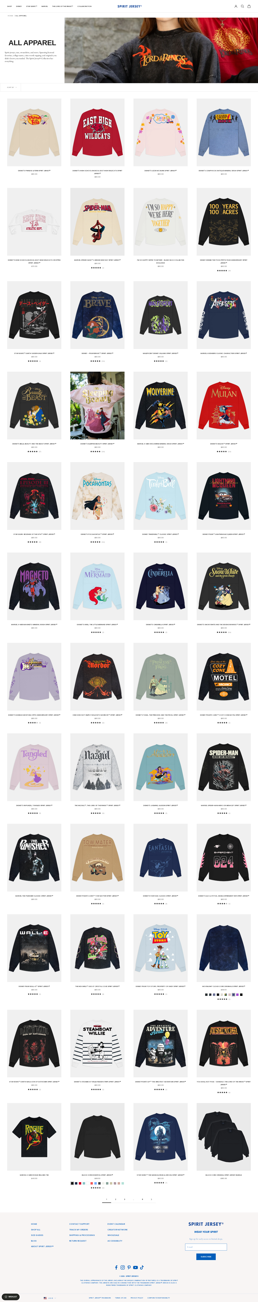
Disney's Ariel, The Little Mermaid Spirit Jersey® (97, 624)
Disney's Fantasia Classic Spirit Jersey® (160, 896)
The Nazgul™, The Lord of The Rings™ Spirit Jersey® (97, 805)
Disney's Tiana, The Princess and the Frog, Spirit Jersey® (160, 715)
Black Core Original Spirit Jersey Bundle (224, 1175)
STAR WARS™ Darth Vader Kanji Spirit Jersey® (34, 353)
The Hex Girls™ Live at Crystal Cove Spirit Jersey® (97, 986)
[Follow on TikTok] (142, 1267)
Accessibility (115, 1240)
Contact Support (79, 1224)
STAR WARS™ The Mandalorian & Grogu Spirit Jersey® (160, 1175)
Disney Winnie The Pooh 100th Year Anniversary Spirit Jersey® (223, 261)
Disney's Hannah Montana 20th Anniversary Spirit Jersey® (34, 715)
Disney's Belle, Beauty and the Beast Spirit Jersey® (34, 444)
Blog (34, 1240)
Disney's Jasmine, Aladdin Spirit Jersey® (160, 805)
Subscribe (206, 1256)
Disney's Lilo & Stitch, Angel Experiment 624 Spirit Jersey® (223, 896)
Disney (19, 6)
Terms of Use (120, 1298)
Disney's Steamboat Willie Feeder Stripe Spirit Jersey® (97, 1081)
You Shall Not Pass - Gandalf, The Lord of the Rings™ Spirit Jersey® (224, 1083)
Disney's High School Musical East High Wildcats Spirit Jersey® (97, 172)
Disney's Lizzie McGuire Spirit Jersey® (161, 170)
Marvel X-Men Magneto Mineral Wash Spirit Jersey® (34, 624)
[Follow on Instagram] (122, 1267)
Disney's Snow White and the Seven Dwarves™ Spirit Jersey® (223, 624)
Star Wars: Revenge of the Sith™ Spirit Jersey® (34, 534)
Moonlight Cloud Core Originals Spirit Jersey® (223, 986)
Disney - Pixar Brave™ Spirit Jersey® (97, 353)
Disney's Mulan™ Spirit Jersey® (223, 444)
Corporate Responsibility (158, 1298)
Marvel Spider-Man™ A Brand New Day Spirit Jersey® (97, 260)
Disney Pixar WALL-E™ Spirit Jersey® (34, 986)
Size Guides (37, 1235)
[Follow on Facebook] (116, 1267)
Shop (9, 6)
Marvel (45, 6)
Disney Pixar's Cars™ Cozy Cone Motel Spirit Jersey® (223, 715)
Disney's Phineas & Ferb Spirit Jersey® (34, 170)
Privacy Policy (137, 1298)
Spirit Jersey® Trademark (100, 1298)
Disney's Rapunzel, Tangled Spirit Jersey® (34, 805)
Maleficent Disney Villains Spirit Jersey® (160, 353)
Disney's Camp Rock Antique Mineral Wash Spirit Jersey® (224, 170)
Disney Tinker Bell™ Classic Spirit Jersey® (160, 534)
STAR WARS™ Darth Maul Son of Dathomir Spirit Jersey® (34, 1081)
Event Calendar (116, 1224)
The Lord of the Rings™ (62, 6)
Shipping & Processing (82, 1235)
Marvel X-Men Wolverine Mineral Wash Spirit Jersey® (160, 444)
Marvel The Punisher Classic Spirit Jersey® (34, 896)
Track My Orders (78, 1229)
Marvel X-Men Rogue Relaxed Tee (34, 1175)
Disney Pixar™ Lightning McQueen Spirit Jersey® (224, 534)
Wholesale (113, 1235)
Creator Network (118, 1229)
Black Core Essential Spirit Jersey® (97, 1175)
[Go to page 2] (151, 1199)
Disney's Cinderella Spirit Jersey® (160, 624)
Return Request (77, 1240)
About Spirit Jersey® (42, 1246)
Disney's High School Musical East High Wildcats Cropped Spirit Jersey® (34, 261)
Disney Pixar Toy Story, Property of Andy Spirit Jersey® (160, 986)
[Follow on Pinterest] (129, 1267)
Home (10, 15)
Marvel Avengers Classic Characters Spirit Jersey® (224, 353)
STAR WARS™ (31, 6)
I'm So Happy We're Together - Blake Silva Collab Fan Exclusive (160, 261)
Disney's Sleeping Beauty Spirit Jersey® (97, 444)
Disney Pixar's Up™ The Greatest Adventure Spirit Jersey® (160, 1081)
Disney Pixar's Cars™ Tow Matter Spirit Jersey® (97, 896)
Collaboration (84, 6)
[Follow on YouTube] (135, 1267)
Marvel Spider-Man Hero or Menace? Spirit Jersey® (223, 805)
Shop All (35, 1229)
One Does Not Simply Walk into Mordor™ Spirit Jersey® (97, 715)
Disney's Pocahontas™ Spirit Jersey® (97, 534)
